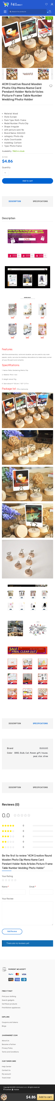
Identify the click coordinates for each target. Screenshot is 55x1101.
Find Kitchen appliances (11, 1008)
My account (6, 1074)
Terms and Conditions (10, 1052)
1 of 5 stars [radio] (3, 880)
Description (15, 201)
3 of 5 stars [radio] (9, 880)
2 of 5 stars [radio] (6, 880)
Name (5, 886)
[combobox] (27, 11)
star (40, 756)
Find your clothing (9, 996)
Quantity (6, 167)
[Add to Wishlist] (51, 85)
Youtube (16, 1089)
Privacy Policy (7, 1048)
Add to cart (28, 181)
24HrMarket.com (21, 1087)
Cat (27, 753)
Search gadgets (8, 1000)
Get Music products (9, 1004)
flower (33, 753)
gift (39, 753)
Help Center (6, 1066)
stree (45, 756)
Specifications (40, 201)
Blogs (4, 1026)
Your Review (7, 898)
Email (32, 886)
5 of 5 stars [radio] (15, 880)
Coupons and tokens (10, 1022)
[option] (27, 42)
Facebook (8, 1089)
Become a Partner (9, 1044)
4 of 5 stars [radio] (12, 880)
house (44, 753)
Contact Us (6, 1070)
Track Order (6, 1078)
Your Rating (7, 876)
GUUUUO (44, 748)
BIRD (16, 753)
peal (35, 756)
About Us (5, 1041)
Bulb (22, 753)
